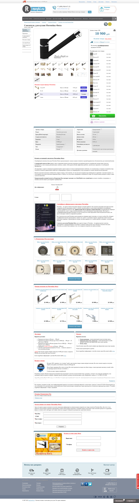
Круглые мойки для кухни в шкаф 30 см (62, 486)
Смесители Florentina (52, 22)
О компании (25, 483)
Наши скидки (39, 488)
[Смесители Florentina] (108, 26)
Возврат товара (40, 490)
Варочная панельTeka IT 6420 (59, 492)
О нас (94, 1)
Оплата (107, 1)
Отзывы (89, 1)
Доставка (101, 1)
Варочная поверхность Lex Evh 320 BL (61, 490)
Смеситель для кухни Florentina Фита (65, 22)
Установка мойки (40, 487)
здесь (65, 355)
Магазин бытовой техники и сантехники (32, 22)
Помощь (38, 485)
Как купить (82, 1)
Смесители (44, 22)
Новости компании (26, 485)
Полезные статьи (26, 487)
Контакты (114, 1)
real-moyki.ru (32, 500)
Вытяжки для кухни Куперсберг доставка (62, 488)
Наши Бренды (25, 490)
